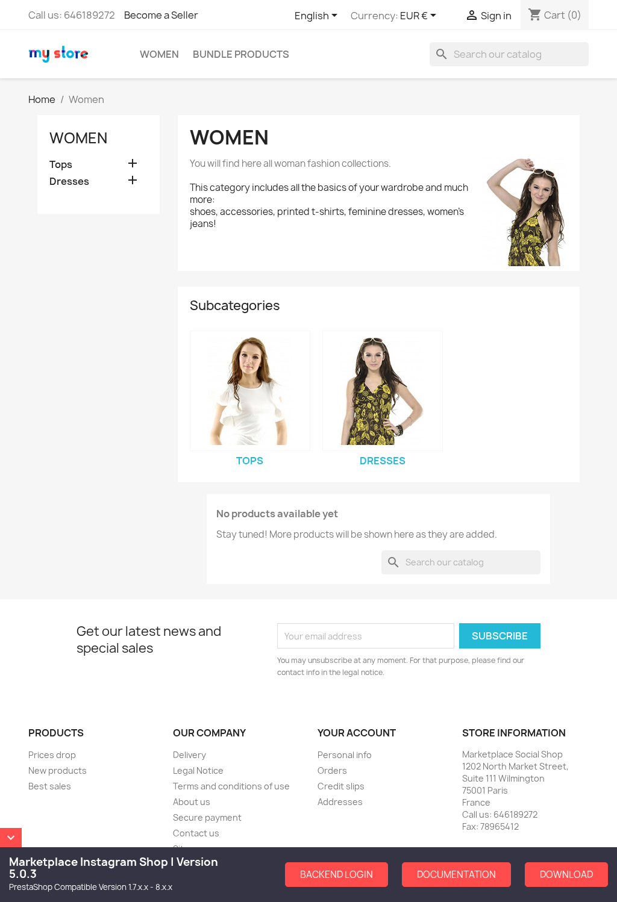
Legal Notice (198, 770)
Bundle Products (241, 54)
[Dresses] (382, 391)
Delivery (189, 754)
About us (191, 801)
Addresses (340, 801)
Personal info (345, 754)
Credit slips (341, 786)
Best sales (49, 786)
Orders (332, 770)
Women (159, 54)
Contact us (196, 833)
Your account (357, 732)
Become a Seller (161, 15)
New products (57, 770)
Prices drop (52, 754)
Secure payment (207, 817)
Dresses (69, 181)
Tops (60, 164)
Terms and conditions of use (231, 786)
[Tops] (250, 391)
